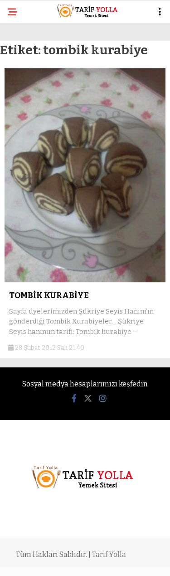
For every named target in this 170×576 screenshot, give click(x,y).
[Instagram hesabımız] (103, 399)
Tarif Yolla (109, 554)
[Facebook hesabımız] (74, 399)
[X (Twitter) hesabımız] (88, 399)
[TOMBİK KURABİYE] (85, 280)
